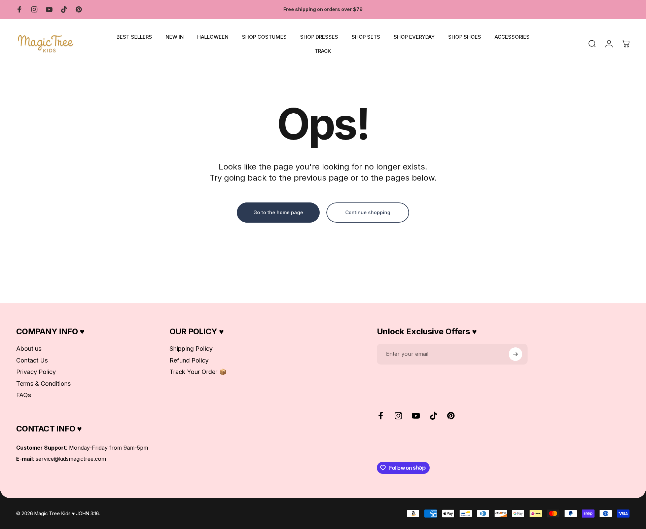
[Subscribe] (515, 354)
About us (28, 348)
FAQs (23, 395)
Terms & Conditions (43, 383)
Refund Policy (189, 360)
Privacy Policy (36, 371)
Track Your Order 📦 (198, 371)
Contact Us (32, 360)
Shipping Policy (191, 348)
